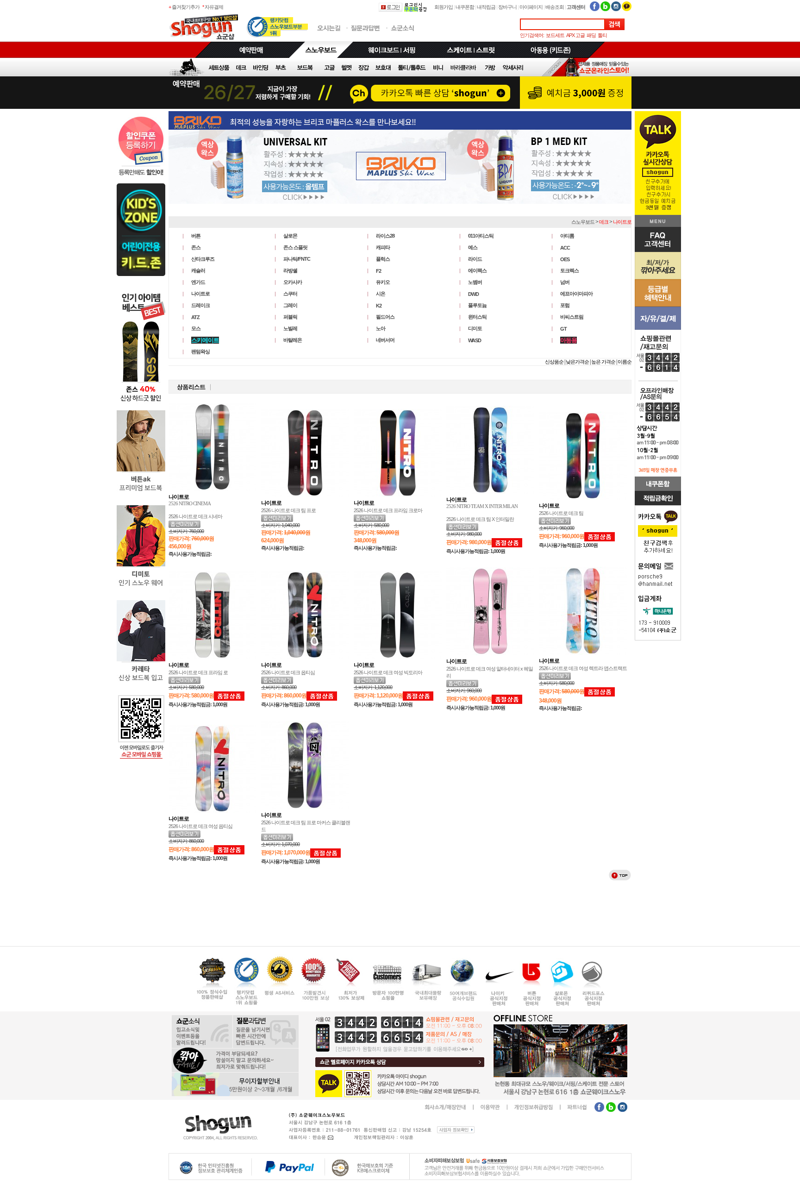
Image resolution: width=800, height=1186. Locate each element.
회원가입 (443, 7)
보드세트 (555, 35)
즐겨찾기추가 (186, 7)
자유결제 (214, 7)
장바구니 (507, 7)
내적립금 (486, 7)
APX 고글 (575, 35)
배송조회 (554, 7)
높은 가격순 (603, 361)
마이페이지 (531, 7)
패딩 (591, 35)
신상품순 (554, 361)
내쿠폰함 (465, 7)
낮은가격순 (577, 361)
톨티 (602, 35)
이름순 (624, 361)
